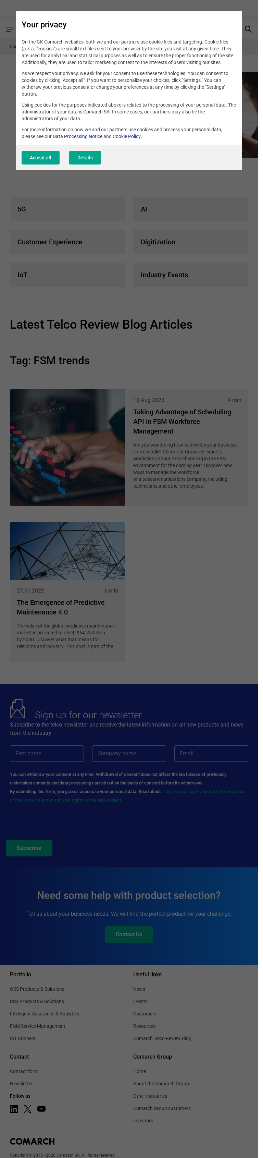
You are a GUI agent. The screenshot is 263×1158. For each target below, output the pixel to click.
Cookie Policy (127, 136)
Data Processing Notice (77, 136)
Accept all (40, 157)
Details (85, 157)
